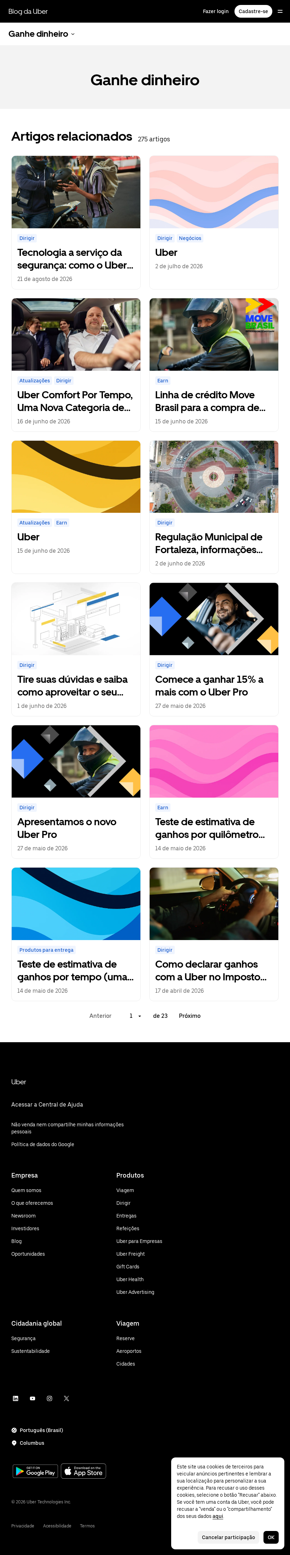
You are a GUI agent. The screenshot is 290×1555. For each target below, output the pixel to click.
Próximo (190, 1016)
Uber (18, 1082)
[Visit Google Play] (35, 1472)
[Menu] (280, 11)
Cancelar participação (228, 1537)
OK (271, 1537)
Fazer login (216, 11)
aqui (218, 1516)
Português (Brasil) (41, 1430)
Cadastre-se (253, 11)
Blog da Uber (28, 11)
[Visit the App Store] (83, 1471)
